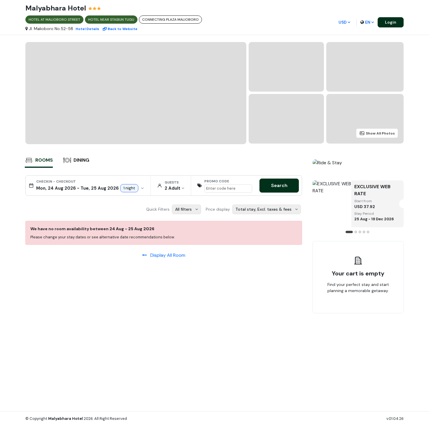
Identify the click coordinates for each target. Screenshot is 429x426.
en (367, 22)
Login (390, 22)
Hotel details (87, 29)
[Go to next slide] (398, 200)
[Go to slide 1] (349, 232)
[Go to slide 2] (356, 232)
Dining (81, 160)
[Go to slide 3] (360, 232)
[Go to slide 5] (368, 232)
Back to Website (122, 29)
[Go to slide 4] (364, 232)
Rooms (44, 160)
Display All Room (166, 255)
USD (343, 22)
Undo (371, 309)
